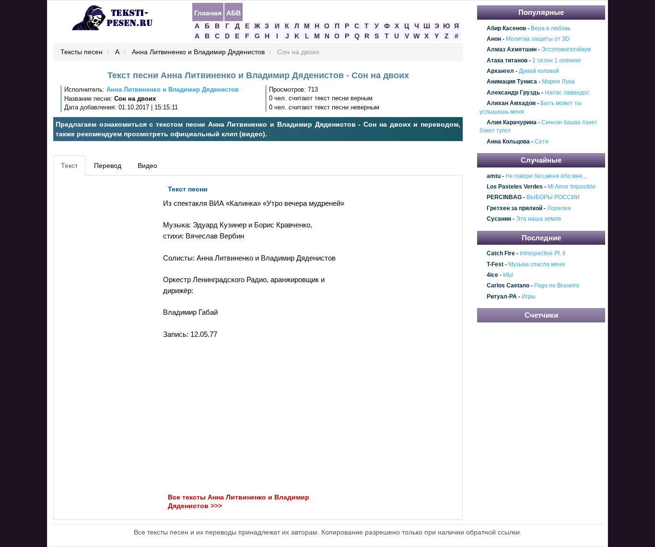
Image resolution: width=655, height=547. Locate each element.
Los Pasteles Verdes (515, 186)
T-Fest (495, 264)
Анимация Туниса (512, 82)
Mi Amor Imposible (572, 186)
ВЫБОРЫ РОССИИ (553, 197)
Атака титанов (507, 60)
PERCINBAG (504, 197)
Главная (208, 12)
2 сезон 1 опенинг (556, 60)
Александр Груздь (513, 92)
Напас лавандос (567, 92)
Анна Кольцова (508, 141)
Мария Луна (558, 82)
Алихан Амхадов (511, 103)
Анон (494, 39)
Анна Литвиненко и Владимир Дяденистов (198, 52)
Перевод (107, 165)
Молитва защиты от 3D (538, 39)
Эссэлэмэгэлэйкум (566, 50)
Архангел (500, 71)
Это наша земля (538, 219)
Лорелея (559, 208)
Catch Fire (501, 253)
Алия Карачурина (512, 122)
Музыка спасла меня (536, 264)
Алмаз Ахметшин (512, 50)
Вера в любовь (551, 28)
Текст (69, 165)
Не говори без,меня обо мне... (546, 176)
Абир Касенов (506, 28)
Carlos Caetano (508, 286)
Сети (542, 141)
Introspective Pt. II (542, 253)
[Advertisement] (99, 324)
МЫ (508, 275)
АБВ (233, 12)
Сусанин (499, 219)
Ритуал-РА (502, 296)
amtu (494, 176)
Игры (529, 296)
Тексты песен (81, 52)
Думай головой (539, 71)
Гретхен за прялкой (514, 208)
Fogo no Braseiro (556, 286)
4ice (492, 275)
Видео (147, 165)
